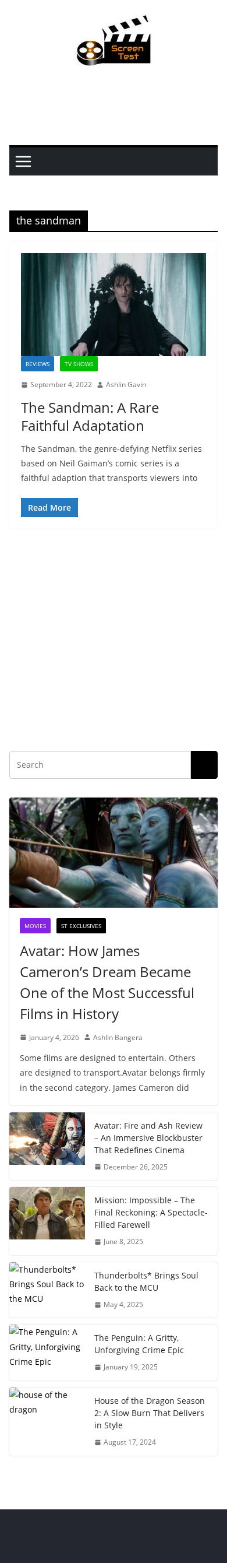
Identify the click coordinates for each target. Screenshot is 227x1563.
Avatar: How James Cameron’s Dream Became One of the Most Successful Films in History (107, 982)
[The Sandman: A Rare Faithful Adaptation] (113, 304)
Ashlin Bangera (118, 1037)
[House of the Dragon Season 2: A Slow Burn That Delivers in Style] (47, 1422)
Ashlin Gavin (126, 384)
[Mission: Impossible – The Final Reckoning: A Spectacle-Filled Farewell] (47, 1221)
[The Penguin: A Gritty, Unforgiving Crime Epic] (47, 1353)
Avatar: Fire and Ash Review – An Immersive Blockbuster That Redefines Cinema (148, 1137)
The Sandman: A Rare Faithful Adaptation (90, 416)
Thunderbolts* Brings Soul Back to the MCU (146, 1281)
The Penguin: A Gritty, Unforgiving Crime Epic (139, 1343)
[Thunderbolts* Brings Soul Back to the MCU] (47, 1290)
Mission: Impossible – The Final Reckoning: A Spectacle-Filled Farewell (151, 1212)
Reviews (37, 364)
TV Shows (79, 364)
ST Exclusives (81, 926)
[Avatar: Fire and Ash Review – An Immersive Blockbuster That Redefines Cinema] (47, 1146)
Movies (35, 926)
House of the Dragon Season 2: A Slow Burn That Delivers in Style (149, 1413)
